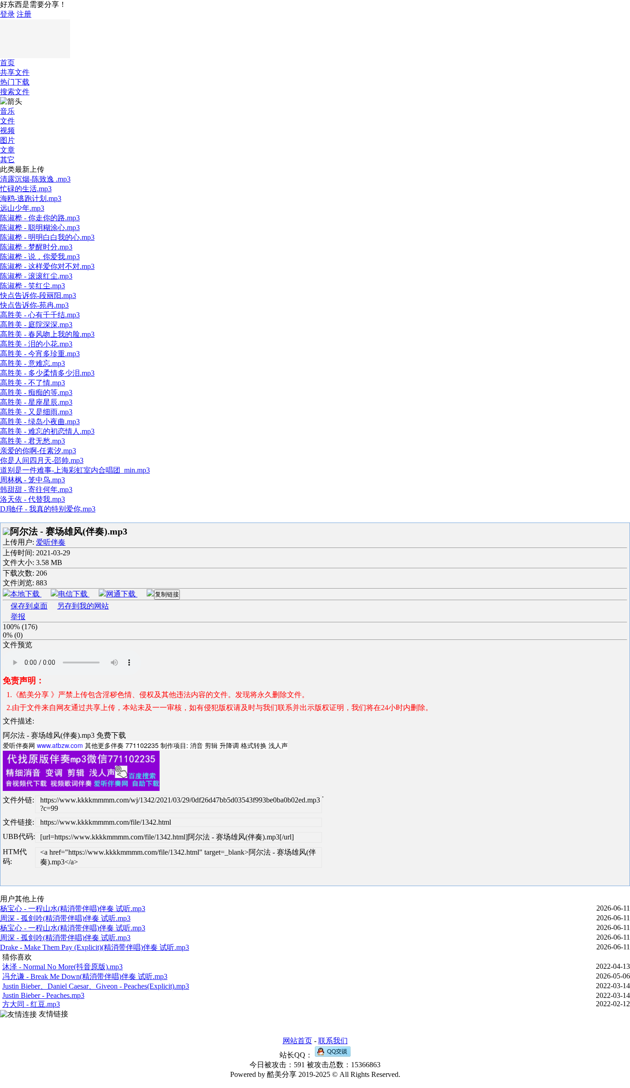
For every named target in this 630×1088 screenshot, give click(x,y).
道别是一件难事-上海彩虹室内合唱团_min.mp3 (75, 470)
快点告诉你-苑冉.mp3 (34, 305)
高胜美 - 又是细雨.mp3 (36, 412)
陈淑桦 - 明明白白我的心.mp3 (47, 237)
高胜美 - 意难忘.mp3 (32, 363)
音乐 (7, 111)
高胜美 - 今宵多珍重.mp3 (40, 354)
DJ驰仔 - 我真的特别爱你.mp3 (47, 509)
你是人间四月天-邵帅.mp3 (41, 460)
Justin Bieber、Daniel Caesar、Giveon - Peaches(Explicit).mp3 (95, 986)
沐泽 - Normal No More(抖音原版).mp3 (62, 967)
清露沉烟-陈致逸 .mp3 (35, 179)
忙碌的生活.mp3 (26, 189)
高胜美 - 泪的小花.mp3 (36, 344)
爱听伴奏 (50, 542)
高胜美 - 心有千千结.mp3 (40, 315)
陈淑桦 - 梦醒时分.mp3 (36, 247)
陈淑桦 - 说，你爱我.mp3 (40, 257)
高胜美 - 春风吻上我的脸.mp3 (47, 334)
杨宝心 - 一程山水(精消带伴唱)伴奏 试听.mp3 (72, 908)
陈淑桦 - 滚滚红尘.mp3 (36, 276)
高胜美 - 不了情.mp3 (32, 383)
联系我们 (333, 1041)
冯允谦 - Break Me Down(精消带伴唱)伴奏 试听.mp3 (84, 976)
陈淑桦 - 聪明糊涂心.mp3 (40, 227)
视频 (7, 130)
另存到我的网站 (83, 606)
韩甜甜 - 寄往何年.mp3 (36, 489)
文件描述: (18, 721)
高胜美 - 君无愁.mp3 (32, 441)
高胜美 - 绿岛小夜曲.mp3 (40, 421)
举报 (18, 616)
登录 (7, 14)
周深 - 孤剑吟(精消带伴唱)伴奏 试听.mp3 (65, 918)
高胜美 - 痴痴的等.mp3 (36, 392)
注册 (24, 14)
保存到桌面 (29, 606)
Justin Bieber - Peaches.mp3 (43, 995)
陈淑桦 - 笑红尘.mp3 (32, 286)
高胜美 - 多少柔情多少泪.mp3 (47, 373)
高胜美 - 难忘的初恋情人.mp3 (47, 431)
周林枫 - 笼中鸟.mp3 (32, 480)
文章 (7, 150)
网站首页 (297, 1041)
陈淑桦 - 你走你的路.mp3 (40, 218)
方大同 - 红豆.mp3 (31, 1004)
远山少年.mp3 (22, 208)
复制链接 (167, 594)
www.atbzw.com (60, 745)
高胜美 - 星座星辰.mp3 (36, 402)
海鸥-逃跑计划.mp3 (30, 198)
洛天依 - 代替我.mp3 (32, 499)
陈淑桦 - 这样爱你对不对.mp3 (47, 266)
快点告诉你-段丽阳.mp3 (38, 295)
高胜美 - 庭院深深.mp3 (36, 324)
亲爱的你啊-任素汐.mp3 (38, 451)
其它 (7, 160)
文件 (7, 121)
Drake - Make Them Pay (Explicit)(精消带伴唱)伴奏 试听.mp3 (94, 947)
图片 (7, 140)
